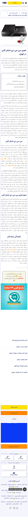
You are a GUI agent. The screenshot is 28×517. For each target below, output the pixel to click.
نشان (14, 468)
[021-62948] (7, 457)
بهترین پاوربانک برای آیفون (20, 366)
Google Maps (14, 475)
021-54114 (20, 459)
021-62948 (7, 459)
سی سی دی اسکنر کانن (18, 81)
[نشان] (14, 466)
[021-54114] (20, 457)
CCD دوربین (11, 165)
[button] (26, 3)
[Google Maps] (14, 473)
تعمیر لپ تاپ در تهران (21, 347)
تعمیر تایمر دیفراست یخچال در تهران (18, 353)
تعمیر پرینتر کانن (11, 250)
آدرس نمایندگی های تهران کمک (19, 340)
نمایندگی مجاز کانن (19, 87)
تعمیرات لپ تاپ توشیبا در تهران (19, 372)
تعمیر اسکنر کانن (13, 13)
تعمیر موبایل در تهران (22, 359)
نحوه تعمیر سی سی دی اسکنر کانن (15, 84)
